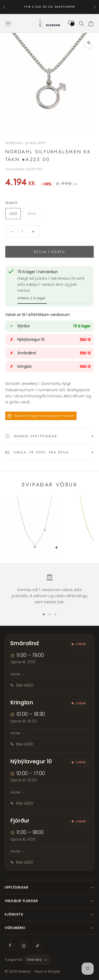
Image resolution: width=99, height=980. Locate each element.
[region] (49, 589)
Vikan (15, 674)
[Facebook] (10, 946)
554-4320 (24, 685)
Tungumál (13, 959)
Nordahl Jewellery (25, 143)
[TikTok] (37, 946)
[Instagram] (23, 946)
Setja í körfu (49, 251)
